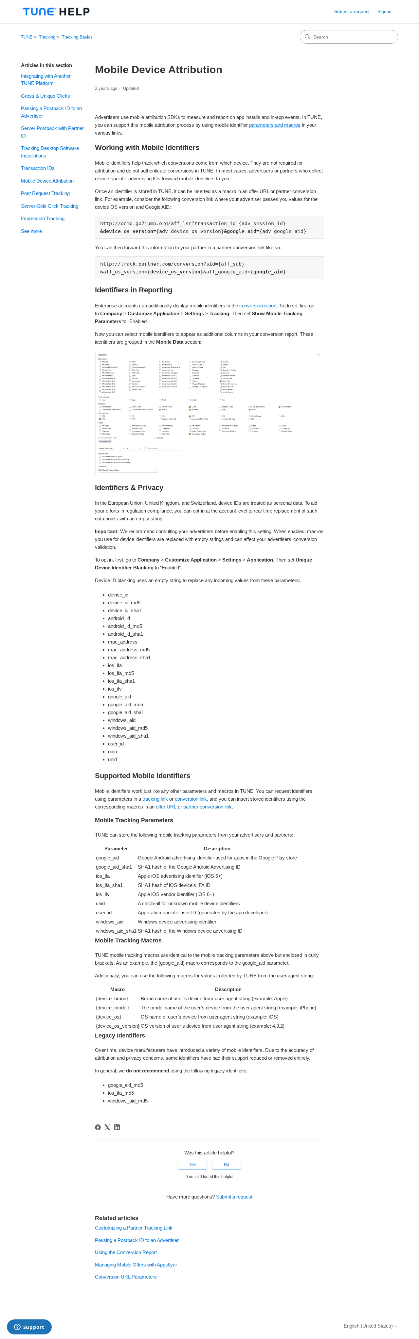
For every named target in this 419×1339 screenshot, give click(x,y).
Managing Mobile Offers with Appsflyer (136, 1264)
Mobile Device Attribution (47, 181)
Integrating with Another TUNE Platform (46, 79)
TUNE (26, 37)
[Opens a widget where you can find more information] (29, 1327)
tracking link (155, 799)
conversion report (258, 305)
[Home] (56, 12)
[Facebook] (98, 1127)
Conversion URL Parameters (126, 1277)
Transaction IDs (38, 168)
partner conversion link (207, 806)
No (226, 1164)
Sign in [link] (384, 11)
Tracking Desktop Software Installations (50, 151)
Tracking (47, 37)
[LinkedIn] (117, 1127)
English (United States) (369, 1326)
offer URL (166, 806)
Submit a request (352, 11)
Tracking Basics (77, 37)
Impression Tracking (42, 218)
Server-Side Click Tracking (49, 206)
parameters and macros (275, 125)
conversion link (191, 799)
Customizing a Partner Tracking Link (134, 1228)
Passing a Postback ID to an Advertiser (51, 112)
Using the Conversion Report (126, 1252)
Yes (192, 1164)
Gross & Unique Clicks (45, 96)
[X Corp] (107, 1127)
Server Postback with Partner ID (52, 132)
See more (31, 231)
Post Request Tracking (45, 193)
